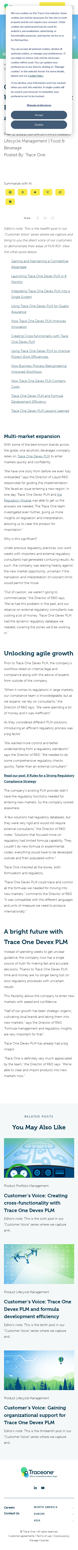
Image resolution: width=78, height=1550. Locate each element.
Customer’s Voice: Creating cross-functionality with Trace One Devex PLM (36, 1203)
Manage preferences (39, 105)
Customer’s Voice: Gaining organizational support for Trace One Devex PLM (35, 1415)
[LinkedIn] (35, 1488)
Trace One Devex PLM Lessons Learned (40, 411)
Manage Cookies (39, 1540)
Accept (39, 114)
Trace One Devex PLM (33, 456)
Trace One (35, 154)
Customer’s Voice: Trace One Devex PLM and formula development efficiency (37, 1309)
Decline (39, 124)
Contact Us (11, 1513)
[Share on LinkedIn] (45, 218)
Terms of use (44, 1536)
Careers (9, 1507)
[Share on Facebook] (37, 218)
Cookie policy (61, 1536)
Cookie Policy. (36, 75)
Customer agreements (22, 1536)
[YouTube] (42, 1488)
